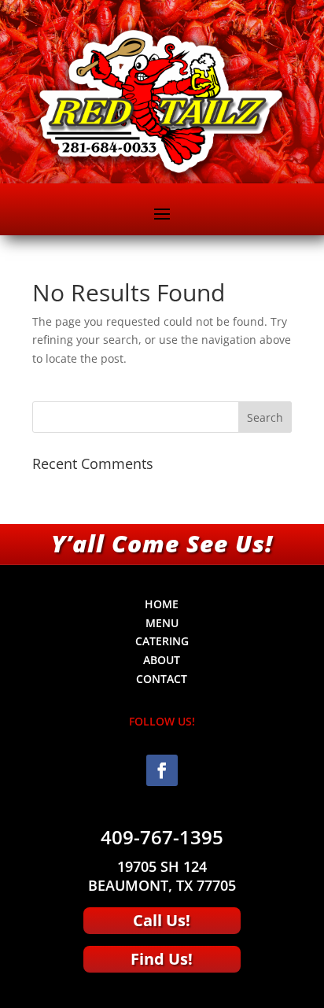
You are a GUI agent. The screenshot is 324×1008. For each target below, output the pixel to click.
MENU (162, 622)
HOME (162, 603)
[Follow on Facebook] (162, 770)
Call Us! (161, 920)
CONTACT (161, 678)
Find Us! (162, 958)
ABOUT (161, 659)
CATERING (162, 640)
